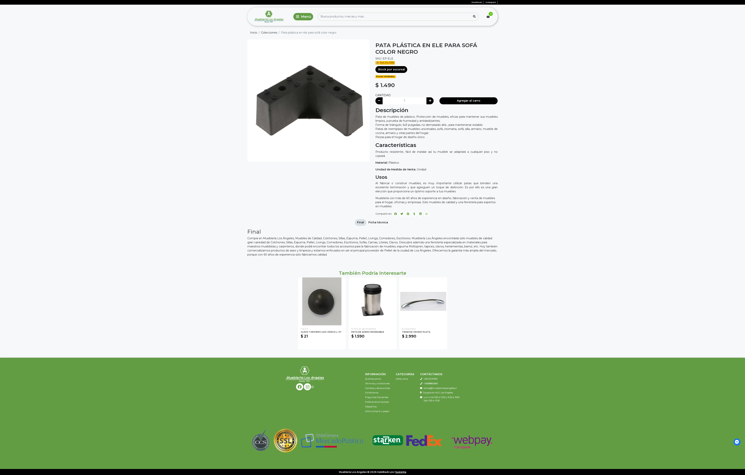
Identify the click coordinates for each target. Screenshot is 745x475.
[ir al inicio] (305, 374)
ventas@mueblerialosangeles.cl (440, 388)
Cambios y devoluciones (377, 388)
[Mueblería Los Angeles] (269, 16)
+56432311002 (431, 378)
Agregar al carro (468, 100)
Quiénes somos (373, 378)
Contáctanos (371, 392)
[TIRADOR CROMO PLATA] (423, 301)
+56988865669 (431, 383)
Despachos (371, 406)
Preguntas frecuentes (376, 397)
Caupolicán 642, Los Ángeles (438, 392)
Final (360, 222)
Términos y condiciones (377, 383)
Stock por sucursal (391, 69)
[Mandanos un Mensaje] (737, 442)
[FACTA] (385, 62)
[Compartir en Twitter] (402, 214)
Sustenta (400, 472)
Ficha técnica (378, 222)
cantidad (383, 95)
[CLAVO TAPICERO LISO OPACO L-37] (322, 301)
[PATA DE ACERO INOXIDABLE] (373, 301)
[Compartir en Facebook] (395, 214)
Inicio (253, 32)
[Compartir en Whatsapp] (426, 214)
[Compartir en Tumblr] (414, 214)
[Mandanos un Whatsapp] (312, 387)
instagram (491, 2)
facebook (477, 2)
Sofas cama (402, 378)
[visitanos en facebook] (299, 386)
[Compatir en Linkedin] (420, 214)
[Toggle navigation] (303, 17)
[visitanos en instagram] (307, 386)
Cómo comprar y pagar (377, 411)
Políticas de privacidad (377, 402)
